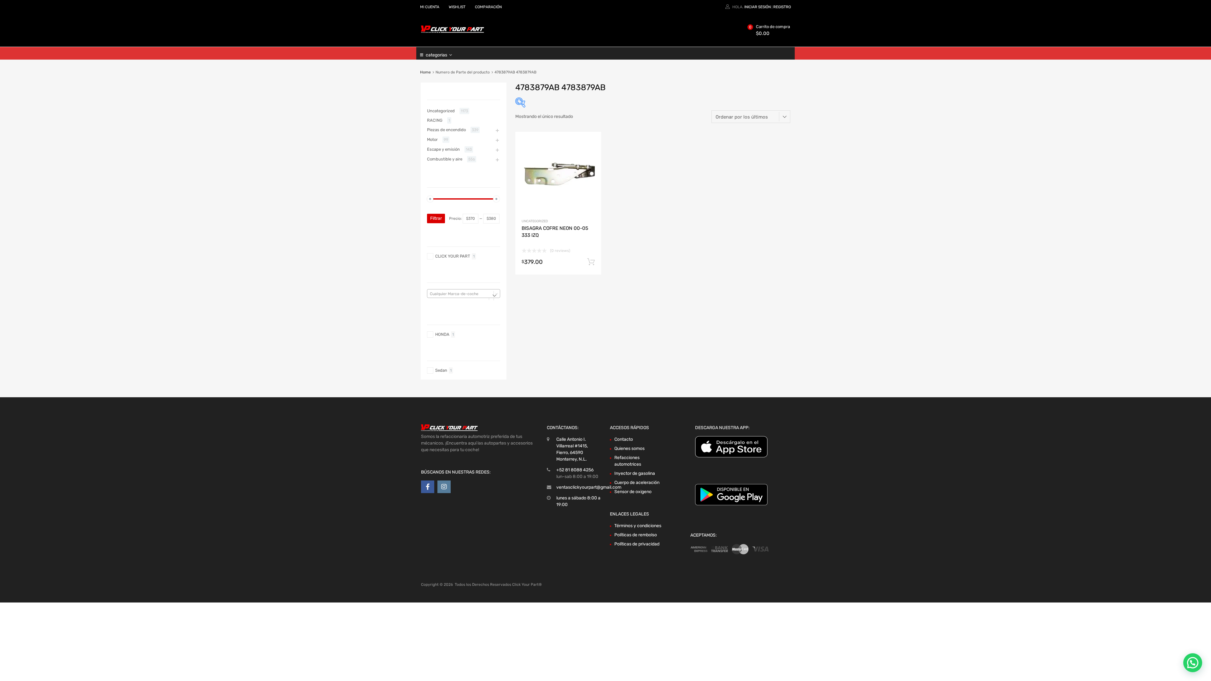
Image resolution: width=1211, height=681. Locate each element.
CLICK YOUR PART (452, 256)
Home (425, 72)
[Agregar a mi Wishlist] (590, 143)
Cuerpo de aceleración (636, 482)
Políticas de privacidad (636, 544)
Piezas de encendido (446, 129)
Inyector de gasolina (634, 473)
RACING (434, 120)
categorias (436, 55)
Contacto (623, 439)
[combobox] (463, 293)
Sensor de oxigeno (633, 491)
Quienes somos (629, 448)
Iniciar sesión (757, 7)
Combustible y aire (444, 159)
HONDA (442, 334)
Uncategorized (535, 221)
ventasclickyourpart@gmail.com (588, 487)
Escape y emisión (443, 149)
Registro (782, 7)
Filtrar (436, 218)
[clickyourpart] (452, 31)
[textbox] (463, 293)
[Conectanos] (427, 487)
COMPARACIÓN (488, 7)
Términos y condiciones (637, 525)
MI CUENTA (429, 7)
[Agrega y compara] (590, 154)
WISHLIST (457, 7)
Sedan (441, 370)
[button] (1192, 662)
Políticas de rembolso (635, 535)
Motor (432, 139)
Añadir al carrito (591, 262)
